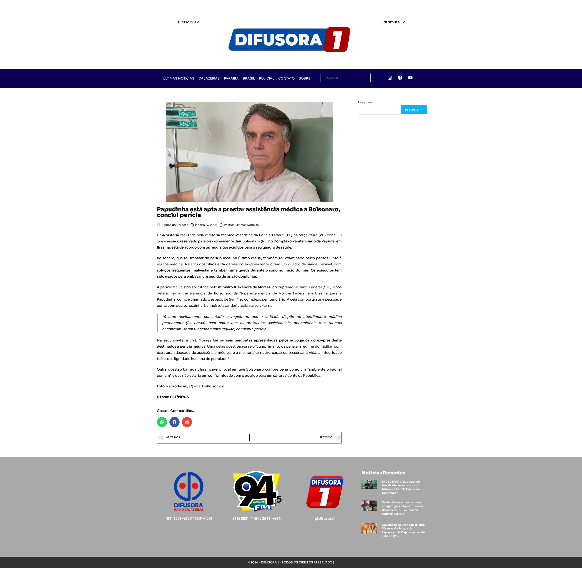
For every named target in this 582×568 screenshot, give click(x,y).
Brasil (249, 78)
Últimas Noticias (178, 78)
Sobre (304, 78)
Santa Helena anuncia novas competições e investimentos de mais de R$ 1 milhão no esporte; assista (402, 508)
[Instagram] (389, 77)
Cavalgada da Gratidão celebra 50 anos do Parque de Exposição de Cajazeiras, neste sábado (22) (403, 530)
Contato (286, 78)
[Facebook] (400, 77)
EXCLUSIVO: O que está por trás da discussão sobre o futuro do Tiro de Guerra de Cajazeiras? (401, 487)
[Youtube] (410, 77)
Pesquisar (365, 102)
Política (229, 225)
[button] (162, 422)
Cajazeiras (209, 78)
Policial (266, 78)
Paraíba (231, 78)
